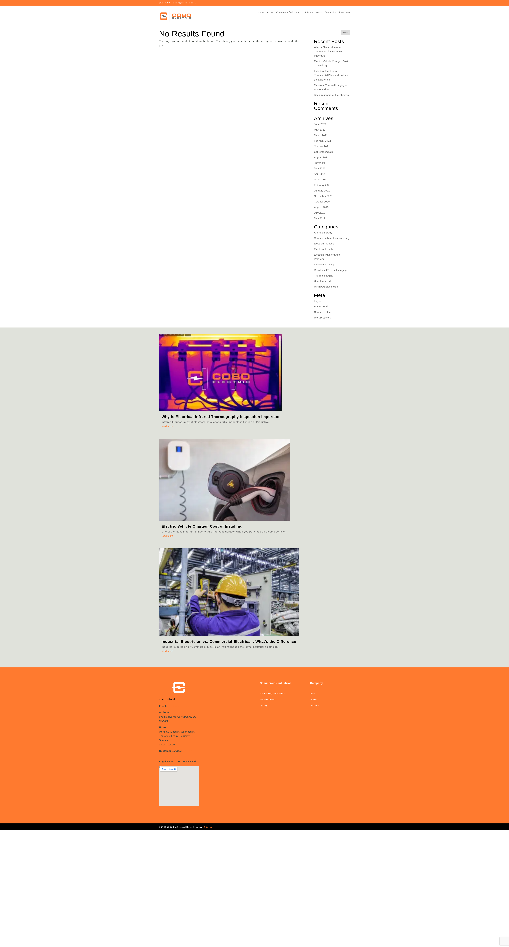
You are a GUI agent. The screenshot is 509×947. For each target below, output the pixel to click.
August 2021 (321, 157)
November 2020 (323, 196)
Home (261, 12)
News (319, 12)
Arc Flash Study (323, 232)
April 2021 (320, 174)
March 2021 (321, 179)
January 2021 (322, 190)
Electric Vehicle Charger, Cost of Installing (202, 526)
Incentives (344, 12)
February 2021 (322, 185)
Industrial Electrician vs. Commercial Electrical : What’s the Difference (331, 75)
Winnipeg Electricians (326, 286)
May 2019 (319, 218)
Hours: (163, 727)
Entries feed (321, 306)
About (270, 12)
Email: (163, 706)
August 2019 (321, 207)
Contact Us (330, 12)
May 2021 (319, 168)
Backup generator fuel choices (331, 95)
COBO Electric (167, 699)
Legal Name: (166, 761)
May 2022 (319, 129)
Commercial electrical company (332, 238)
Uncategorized (322, 281)
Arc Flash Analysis (268, 700)
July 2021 (319, 163)
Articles (309, 12)
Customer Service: (170, 751)
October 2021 (322, 146)
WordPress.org (322, 317)
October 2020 (322, 201)
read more (167, 426)
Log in (317, 301)
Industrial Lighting (324, 264)
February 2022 (322, 140)
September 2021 (323, 151)
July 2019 (319, 212)
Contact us (315, 706)
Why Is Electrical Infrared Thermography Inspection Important (328, 51)
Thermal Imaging (323, 275)
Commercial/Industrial (287, 12)
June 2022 (320, 124)
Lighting (263, 706)
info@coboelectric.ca (179, 706)
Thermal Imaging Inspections (273, 693)
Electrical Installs (323, 249)
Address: (164, 712)
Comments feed (323, 312)
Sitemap (208, 827)
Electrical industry (324, 243)
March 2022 (321, 135)
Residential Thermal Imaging (330, 270)
